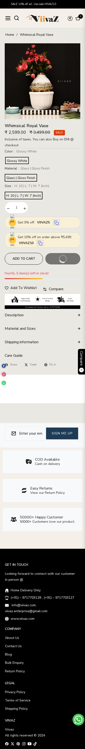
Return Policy (15, 671)
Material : (27, 168)
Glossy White (17, 161)
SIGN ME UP (62, 433)
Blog (8, 654)
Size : (27, 186)
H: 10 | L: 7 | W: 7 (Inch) (23, 195)
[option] (42, 81)
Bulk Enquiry (14, 662)
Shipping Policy (16, 708)
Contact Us (13, 646)
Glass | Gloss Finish (20, 178)
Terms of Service (17, 700)
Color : (21, 151)
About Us (12, 638)
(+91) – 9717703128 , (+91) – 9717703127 (42, 597)
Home (9, 34)
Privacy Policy (15, 692)
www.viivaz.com (22, 618)
